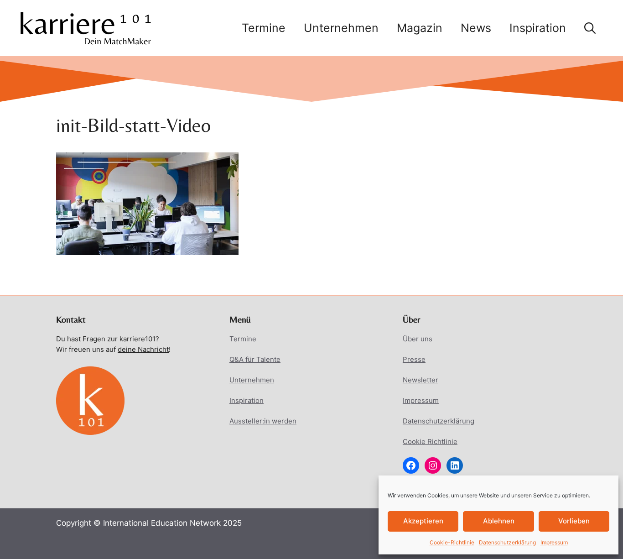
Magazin (419, 28)
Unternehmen (341, 28)
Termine (264, 28)
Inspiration (537, 28)
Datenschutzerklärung (507, 542)
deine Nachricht (143, 349)
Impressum (554, 542)
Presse (414, 359)
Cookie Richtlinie (430, 441)
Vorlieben (574, 521)
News (476, 28)
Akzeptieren (423, 521)
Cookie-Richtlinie (452, 542)
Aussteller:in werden (262, 421)
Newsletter (420, 380)
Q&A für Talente (254, 359)
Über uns (417, 338)
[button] (590, 28)
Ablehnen (498, 521)
